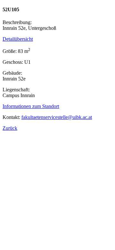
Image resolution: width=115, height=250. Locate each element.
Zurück (10, 128)
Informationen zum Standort (31, 106)
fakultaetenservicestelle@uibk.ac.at (56, 117)
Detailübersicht (18, 39)
